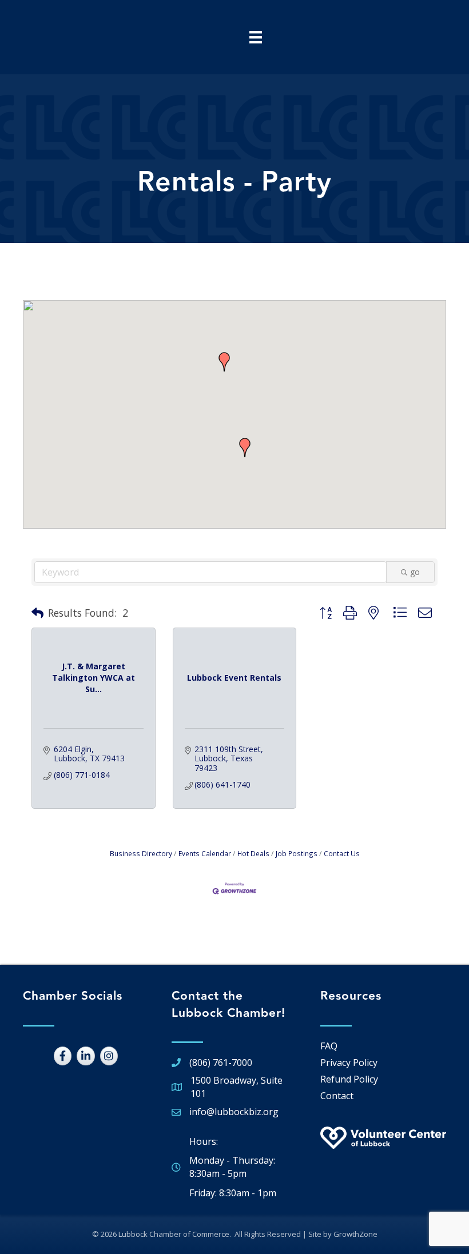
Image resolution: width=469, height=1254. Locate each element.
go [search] (415, 571)
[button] (224, 362)
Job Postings (296, 853)
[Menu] (255, 37)
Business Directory (141, 853)
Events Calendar (204, 853)
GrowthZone (355, 1234)
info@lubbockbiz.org (234, 1111)
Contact (336, 1095)
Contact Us (342, 853)
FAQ (328, 1046)
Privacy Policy (348, 1062)
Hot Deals (253, 853)
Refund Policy (349, 1079)
